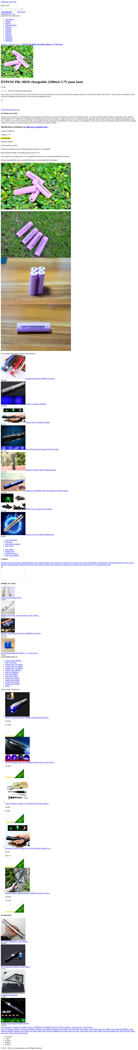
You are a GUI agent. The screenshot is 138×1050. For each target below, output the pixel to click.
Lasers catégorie (84, 565)
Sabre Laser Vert (43, 1031)
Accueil (4, 44)
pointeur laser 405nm (12, 678)
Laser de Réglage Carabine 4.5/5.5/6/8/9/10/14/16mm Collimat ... (27, 803)
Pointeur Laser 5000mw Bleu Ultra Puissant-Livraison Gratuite (46, 491)
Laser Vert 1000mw (104, 1029)
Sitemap (68, 1027)
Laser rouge (9, 546)
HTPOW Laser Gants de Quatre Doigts (38, 509)
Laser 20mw (93, 1029)
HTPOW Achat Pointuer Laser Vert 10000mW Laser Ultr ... (21, 633)
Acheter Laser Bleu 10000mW (35, 404)
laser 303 (119, 1031)
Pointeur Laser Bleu (21, 563)
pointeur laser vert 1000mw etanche (37, 422)
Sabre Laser (21, 12)
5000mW (8, 35)
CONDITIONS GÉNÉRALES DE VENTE (48, 1027)
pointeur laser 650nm (12, 684)
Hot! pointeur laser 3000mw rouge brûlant (15, 967)
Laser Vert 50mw (74, 1029)
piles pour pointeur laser (37, 127)
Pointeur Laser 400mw (43, 1029)
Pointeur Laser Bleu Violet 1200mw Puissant (40, 470)
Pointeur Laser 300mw (59, 1029)
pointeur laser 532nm (12, 682)
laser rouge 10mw (7, 1033)
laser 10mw (64, 1031)
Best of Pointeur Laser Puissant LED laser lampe (42, 449)
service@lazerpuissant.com (10, 110)
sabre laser (8, 542)
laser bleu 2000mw (11, 674)
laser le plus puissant (12, 555)
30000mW (8, 41)
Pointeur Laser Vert (7, 563)
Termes (15, 1027)
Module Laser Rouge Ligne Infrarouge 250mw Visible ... (20, 615)
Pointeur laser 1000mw (13, 670)
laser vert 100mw (11, 662)
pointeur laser (9, 551)
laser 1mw (72, 1031)
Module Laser (96, 563)
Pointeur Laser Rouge (36, 563)
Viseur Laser (78, 563)
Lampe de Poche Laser (46, 565)
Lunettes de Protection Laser (28, 565)
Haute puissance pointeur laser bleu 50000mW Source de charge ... (28, 893)
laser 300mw (9, 549)
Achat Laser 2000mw (28, 1029)
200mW (8, 23)
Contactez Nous (77, 1027)
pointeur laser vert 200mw (14, 664)
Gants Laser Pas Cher (66, 563)
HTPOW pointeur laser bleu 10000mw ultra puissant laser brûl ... (27, 717)
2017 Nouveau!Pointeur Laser (100, 565)
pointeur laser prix (11, 553)
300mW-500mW (11, 25)
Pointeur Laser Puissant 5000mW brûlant (15, 1023)
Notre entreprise (6, 1027)
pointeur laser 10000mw (13, 661)
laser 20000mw (54, 1031)
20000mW (8, 39)
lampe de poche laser (20, 1033)
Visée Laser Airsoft (30, 1031)
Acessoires (75, 565)
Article (90, 1027)
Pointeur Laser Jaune (51, 563)
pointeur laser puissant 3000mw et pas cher (40, 378)
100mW (8, 21)
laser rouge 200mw (109, 1031)
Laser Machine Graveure (120, 563)
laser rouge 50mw (129, 1031)
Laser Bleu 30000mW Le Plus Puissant (14, 941)
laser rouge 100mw (11, 676)
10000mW (8, 37)
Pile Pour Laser (14, 44)
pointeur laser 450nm (12, 680)
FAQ (30, 1027)
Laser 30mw (84, 1029)
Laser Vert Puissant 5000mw (10, 1029)
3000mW (8, 33)
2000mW (8, 31)
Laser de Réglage (11, 540)
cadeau (7, 686)
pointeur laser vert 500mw (14, 668)
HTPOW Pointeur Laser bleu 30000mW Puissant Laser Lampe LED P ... (30, 762)
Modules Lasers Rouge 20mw (11, 598)
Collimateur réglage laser (9, 995)
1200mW (8, 29)
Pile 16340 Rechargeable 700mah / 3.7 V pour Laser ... (19, 653)
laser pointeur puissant (12, 544)
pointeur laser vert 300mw (14, 666)
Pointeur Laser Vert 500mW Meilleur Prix (39, 534)
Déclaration (23, 1027)
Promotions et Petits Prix (62, 565)
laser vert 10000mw (12, 672)
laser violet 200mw (82, 1031)
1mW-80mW (9, 19)
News (85, 1027)
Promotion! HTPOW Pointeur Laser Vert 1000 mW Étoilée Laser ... (28, 848)
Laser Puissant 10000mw (120, 1029)
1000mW (8, 27)
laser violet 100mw (95, 1031)
